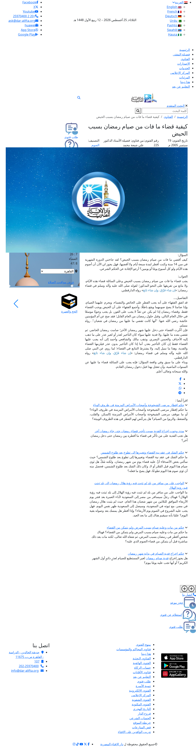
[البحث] (78, 98)
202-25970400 (29, 666)
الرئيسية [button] (182, 117)
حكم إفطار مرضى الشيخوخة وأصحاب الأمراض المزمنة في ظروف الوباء (138, 405)
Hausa (173, 34)
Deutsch (171, 16)
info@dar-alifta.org (25, 671)
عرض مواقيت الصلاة (61, 282)
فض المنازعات (141, 727)
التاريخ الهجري (142, 709)
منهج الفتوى (143, 644)
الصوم (95, 145)
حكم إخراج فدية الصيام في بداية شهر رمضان (156, 553)
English (172, 7)
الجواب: (183, 276)
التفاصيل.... (180, 298)
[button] (72, 304)
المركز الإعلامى (141, 695)
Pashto (172, 25)
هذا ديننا (146, 654)
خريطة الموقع (142, 723)
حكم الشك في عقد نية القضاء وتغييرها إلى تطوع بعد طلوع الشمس (142, 452)
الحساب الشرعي (140, 718)
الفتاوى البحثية (142, 658)
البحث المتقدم (176, 106)
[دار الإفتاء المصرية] (144, 97)
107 (36, 661)
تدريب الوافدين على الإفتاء (134, 732)
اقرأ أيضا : (181, 400)
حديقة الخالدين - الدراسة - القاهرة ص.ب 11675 (26, 654)
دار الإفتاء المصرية (111, 744)
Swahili (172, 30)
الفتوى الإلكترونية (140, 690)
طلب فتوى (144, 681)
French (172, 11)
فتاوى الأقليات (142, 672)
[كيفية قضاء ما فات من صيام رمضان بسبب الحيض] (180, 379)
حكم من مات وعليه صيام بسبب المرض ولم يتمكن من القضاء (145, 527)
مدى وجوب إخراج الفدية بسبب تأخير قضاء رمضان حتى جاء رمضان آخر (139, 431)
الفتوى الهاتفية (142, 663)
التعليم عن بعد (142, 677)
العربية (179, 2)
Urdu (174, 21)
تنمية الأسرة (143, 686)
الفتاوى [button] (168, 117)
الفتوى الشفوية (141, 700)
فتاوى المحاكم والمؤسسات (133, 649)
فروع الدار (144, 713)
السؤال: (183, 255)
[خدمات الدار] (188, 588)
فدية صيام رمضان (157, 558)
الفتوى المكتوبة (141, 704)
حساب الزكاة (142, 667)
